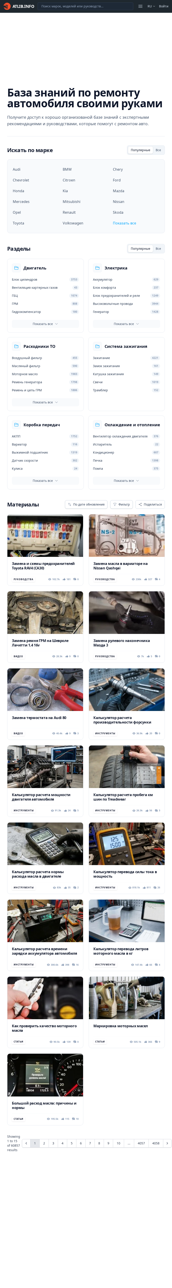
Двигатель (35, 268)
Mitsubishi (71, 201)
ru (150, 6)
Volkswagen (73, 223)
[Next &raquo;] (167, 1143)
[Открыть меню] (140, 6)
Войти (163, 6)
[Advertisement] (86, 46)
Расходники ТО (39, 346)
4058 (155, 1143)
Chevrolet (21, 180)
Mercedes (21, 201)
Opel (17, 212)
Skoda (118, 212)
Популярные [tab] (140, 150)
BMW (67, 169)
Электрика (116, 268)
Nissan (118, 201)
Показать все (124, 223)
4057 (141, 1143)
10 (118, 1143)
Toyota (18, 223)
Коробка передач (42, 424)
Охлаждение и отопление (132, 424)
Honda (18, 190)
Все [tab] (158, 150)
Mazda (118, 190)
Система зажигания (126, 346)
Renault (69, 212)
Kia (65, 190)
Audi (16, 169)
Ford (117, 180)
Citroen (69, 180)
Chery (118, 169)
